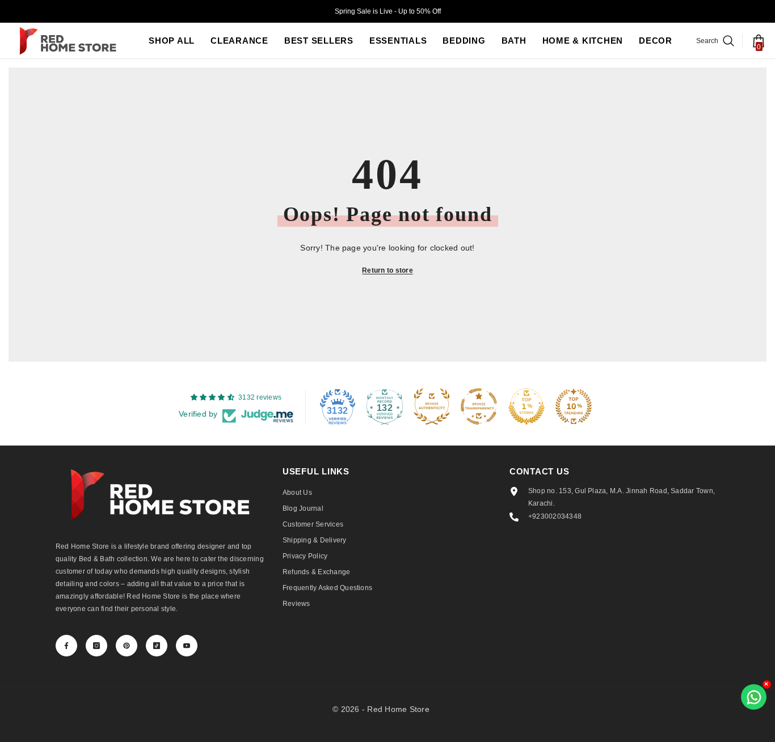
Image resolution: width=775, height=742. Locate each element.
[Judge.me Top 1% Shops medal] (526, 406)
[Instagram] (96, 645)
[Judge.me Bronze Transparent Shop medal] (479, 406)
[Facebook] (66, 645)
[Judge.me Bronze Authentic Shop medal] (432, 406)
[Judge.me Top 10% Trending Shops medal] (573, 406)
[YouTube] (186, 645)
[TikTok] (156, 645)
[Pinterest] (126, 645)
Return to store (387, 270)
